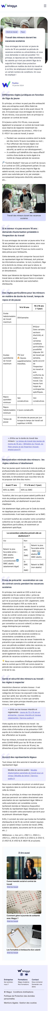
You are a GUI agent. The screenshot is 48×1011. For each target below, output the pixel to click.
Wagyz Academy (23, 982)
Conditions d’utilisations (23, 992)
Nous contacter (37, 982)
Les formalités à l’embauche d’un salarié (23, 950)
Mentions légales (11, 1003)
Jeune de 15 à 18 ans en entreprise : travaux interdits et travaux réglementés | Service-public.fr (24, 715)
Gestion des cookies (28, 1003)
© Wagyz (8, 992)
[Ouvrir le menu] (45, 6)
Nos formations (23, 984)
